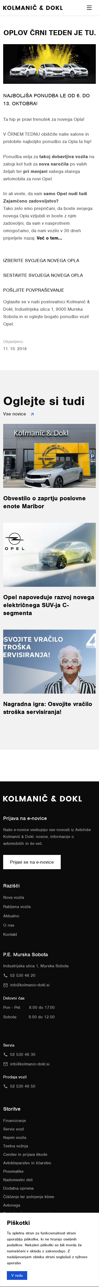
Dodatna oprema (18, 1188)
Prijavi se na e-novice (32, 862)
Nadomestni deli (18, 1180)
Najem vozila (14, 1137)
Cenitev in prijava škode (25, 1154)
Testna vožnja (15, 1146)
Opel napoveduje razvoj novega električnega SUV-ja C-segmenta (48, 605)
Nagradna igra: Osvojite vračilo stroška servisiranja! (47, 708)
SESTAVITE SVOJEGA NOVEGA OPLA (43, 275)
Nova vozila (13, 897)
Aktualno (11, 916)
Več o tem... (49, 238)
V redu (17, 1275)
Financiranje (14, 1120)
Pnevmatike (13, 1171)
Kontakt (10, 934)
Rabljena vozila (17, 906)
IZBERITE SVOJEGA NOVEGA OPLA (41, 260)
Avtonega (11, 1205)
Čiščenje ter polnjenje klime (28, 1196)
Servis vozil (13, 1129)
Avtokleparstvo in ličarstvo (27, 1163)
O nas (8, 925)
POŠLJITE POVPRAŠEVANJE (33, 290)
